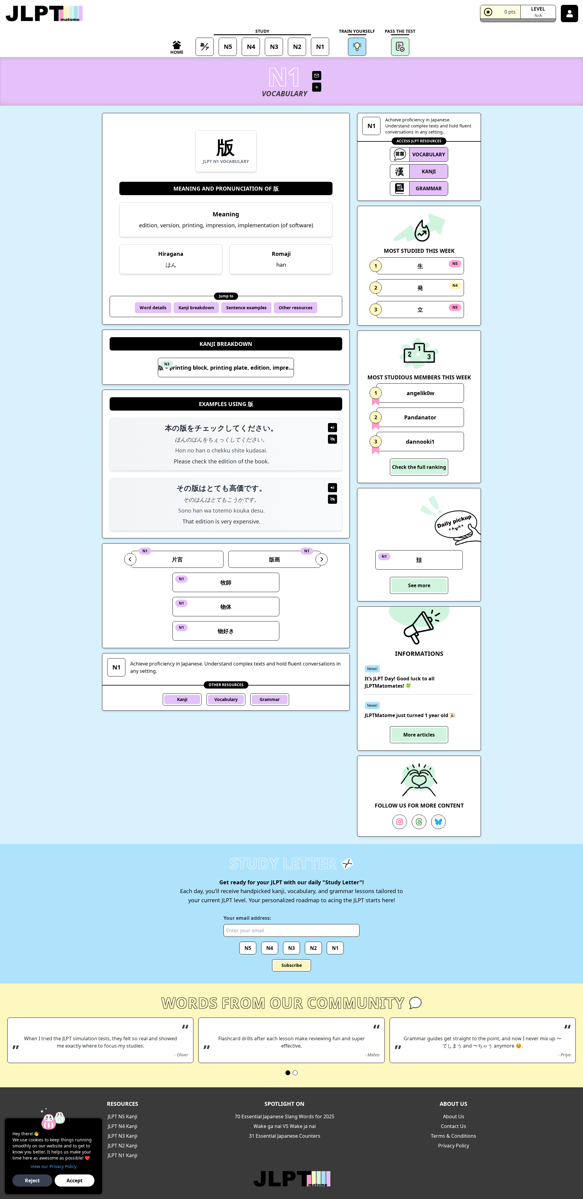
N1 (335, 948)
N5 (247, 948)
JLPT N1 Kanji (122, 1155)
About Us (453, 1116)
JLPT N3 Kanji (122, 1136)
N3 (291, 948)
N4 (269, 948)
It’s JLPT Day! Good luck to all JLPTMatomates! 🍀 (400, 682)
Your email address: (247, 918)
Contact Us (453, 1126)
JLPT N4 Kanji (122, 1126)
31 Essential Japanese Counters (284, 1136)
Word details (153, 307)
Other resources (295, 307)
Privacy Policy (453, 1145)
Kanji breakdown (196, 307)
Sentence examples (246, 307)
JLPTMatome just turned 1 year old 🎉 (410, 715)
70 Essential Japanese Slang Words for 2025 (284, 1116)
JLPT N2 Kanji (122, 1145)
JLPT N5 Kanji (122, 1116)
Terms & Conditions (453, 1136)
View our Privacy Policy (54, 1166)
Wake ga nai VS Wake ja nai (285, 1126)
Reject (32, 1180)
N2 (313, 948)
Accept (74, 1180)
